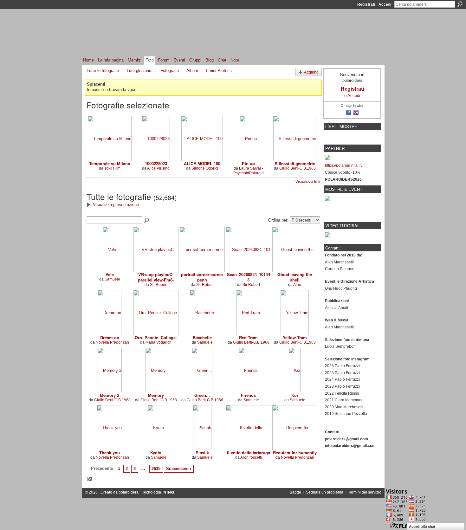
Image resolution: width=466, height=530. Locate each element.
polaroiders (128, 492)
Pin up (248, 163)
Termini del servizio (364, 492)
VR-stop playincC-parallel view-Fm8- (156, 277)
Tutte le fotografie (103, 70)
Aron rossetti (251, 457)
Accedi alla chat (422, 526)
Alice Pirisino (158, 168)
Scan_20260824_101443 (248, 277)
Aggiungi (312, 72)
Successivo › (178, 468)
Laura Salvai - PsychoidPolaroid (248, 171)
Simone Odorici (204, 168)
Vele (110, 274)
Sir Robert (158, 284)
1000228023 (156, 163)
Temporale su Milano (109, 163)
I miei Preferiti (219, 70)
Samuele (112, 279)
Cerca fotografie (147, 220)
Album (192, 70)
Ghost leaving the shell (294, 277)
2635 (156, 468)
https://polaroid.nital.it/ (343, 165)
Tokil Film (112, 168)
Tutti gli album (139, 70)
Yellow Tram (295, 337)
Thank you (109, 452)
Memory (156, 395)
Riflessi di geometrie (295, 163)
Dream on (109, 337)
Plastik (202, 452)
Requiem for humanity (295, 452)
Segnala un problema (324, 492)
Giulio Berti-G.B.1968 (297, 168)
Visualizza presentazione (116, 204)
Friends (248, 395)
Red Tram (248, 337)
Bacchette (202, 337)
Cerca (460, 4)
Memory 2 (109, 395)
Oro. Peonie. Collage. (156, 337)
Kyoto (155, 452)
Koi (294, 395)
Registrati (366, 4)
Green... (202, 395)
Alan (297, 284)
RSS (90, 479)
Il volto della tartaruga (248, 452)
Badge (295, 492)
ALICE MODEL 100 (202, 163)
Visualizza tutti (307, 181)
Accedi (385, 4)
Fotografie (169, 70)
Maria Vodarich (159, 342)
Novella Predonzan (112, 342)
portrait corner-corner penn (202, 277)
